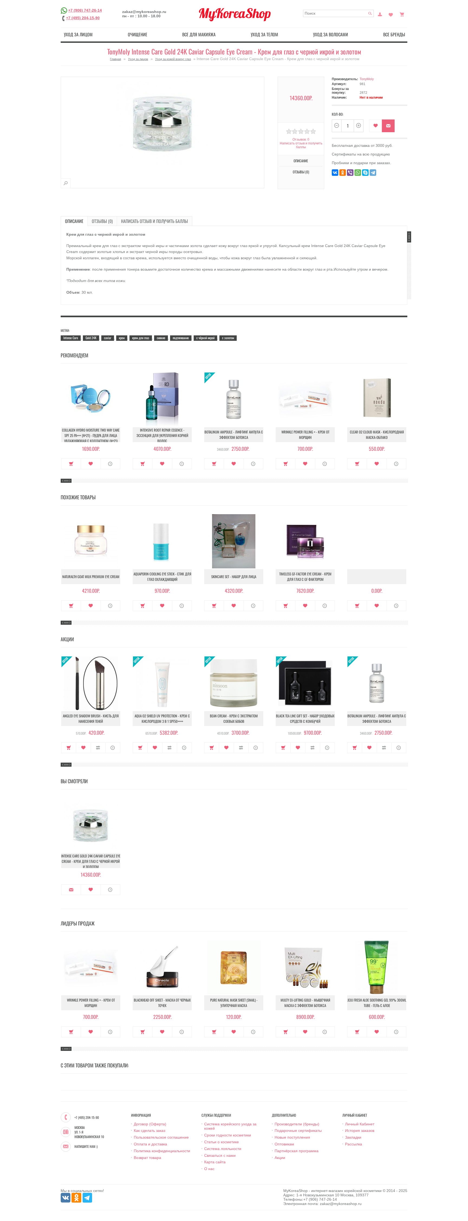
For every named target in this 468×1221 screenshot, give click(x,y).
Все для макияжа (199, 34)
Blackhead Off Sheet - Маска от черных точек (162, 1002)
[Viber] (350, 172)
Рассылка (353, 1144)
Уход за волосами (330, 34)
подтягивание (181, 337)
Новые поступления (292, 1137)
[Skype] (365, 172)
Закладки (353, 1137)
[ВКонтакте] (335, 172)
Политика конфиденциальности (162, 1151)
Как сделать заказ (149, 1130)
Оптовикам (284, 1144)
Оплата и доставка (150, 1144)
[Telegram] (373, 172)
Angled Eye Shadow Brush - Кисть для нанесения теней (91, 718)
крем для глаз (140, 337)
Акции (280, 1157)
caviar (107, 337)
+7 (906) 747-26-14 (85, 10)
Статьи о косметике (221, 1142)
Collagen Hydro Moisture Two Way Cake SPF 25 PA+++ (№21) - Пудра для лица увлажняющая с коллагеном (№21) (90, 435)
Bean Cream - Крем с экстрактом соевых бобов (234, 718)
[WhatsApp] (358, 172)
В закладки (375, 125)
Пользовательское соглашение (161, 1137)
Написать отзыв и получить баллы (154, 221)
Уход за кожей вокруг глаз (173, 59)
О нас (209, 1169)
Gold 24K (91, 337)
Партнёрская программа (296, 1151)
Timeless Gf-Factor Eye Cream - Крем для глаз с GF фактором (305, 576)
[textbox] (338, 13)
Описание (74, 221)
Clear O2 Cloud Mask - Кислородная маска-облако (377, 434)
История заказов (359, 1130)
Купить (71, 463)
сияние (161, 337)
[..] (376, 576)
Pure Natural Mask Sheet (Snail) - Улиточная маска (234, 1002)
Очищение (137, 34)
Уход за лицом (78, 34)
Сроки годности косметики (227, 1135)
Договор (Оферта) (150, 1124)
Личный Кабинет (359, 1124)
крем (122, 337)
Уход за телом (264, 34)
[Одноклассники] (342, 172)
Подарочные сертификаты (298, 1130)
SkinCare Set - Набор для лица (233, 576)
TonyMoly (367, 79)
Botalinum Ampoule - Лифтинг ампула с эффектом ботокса (233, 434)
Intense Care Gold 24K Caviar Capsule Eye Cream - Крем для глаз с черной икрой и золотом (90, 861)
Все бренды (394, 34)
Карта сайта (215, 1162)
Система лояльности (222, 1148)
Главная (115, 59)
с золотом (228, 337)
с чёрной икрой (205, 337)
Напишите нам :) (86, 1146)
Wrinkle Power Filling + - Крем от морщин (305, 434)
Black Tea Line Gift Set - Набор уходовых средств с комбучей (305, 718)
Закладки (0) (391, 14)
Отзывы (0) (102, 221)
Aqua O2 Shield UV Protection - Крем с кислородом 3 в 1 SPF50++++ (162, 718)
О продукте (110, 463)
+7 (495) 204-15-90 (83, 18)
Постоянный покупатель (380, 14)
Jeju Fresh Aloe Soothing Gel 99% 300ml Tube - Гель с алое (376, 1002)
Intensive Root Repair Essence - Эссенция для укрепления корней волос (162, 435)
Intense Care (70, 337)
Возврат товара (147, 1157)
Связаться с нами (220, 1155)
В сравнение (98, 747)
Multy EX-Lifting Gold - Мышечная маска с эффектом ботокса (305, 1002)
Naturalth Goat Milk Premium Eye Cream (90, 576)
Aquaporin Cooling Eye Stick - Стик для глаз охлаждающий (162, 576)
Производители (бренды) (297, 1124)
